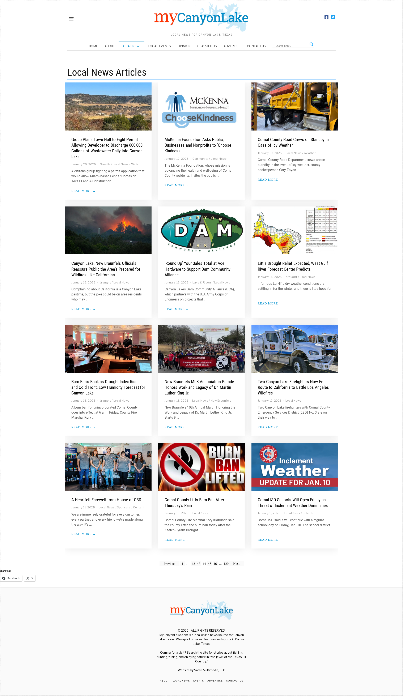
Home (93, 46)
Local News (131, 46)
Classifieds (207, 46)
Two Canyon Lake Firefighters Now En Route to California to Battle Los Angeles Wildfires (293, 387)
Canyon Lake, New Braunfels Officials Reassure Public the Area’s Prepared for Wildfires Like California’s (105, 269)
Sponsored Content (131, 507)
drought (105, 282)
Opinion (184, 46)
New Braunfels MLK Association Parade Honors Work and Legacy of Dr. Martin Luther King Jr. (199, 387)
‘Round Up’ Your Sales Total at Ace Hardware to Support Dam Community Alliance (197, 269)
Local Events (159, 46)
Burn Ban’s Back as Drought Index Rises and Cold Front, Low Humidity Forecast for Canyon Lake (108, 387)
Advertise (232, 46)
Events (198, 680)
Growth (105, 164)
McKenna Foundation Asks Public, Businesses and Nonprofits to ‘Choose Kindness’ (198, 145)
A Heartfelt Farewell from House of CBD (106, 499)
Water (135, 164)
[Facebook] (326, 17)
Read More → (83, 191)
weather (310, 153)
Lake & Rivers (202, 282)
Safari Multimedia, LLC (209, 670)
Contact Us (256, 46)
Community (200, 158)
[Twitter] (333, 17)
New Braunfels (221, 400)
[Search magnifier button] (311, 44)
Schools (308, 513)
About (110, 46)
